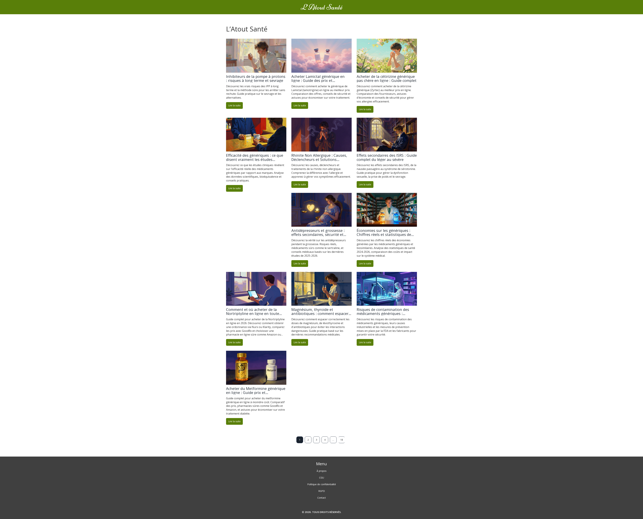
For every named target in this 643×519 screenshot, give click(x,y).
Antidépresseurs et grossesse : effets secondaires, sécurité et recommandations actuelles (318, 232)
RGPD (321, 491)
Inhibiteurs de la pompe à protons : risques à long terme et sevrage (255, 78)
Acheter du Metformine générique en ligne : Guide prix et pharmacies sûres (255, 390)
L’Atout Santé (322, 7)
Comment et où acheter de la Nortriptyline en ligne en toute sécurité (252, 311)
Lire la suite (234, 105)
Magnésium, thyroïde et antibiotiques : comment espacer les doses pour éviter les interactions (319, 311)
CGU (321, 477)
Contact (321, 497)
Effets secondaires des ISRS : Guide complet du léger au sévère (387, 157)
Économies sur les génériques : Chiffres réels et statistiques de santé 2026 (384, 232)
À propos (322, 470)
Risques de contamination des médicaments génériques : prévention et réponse (383, 311)
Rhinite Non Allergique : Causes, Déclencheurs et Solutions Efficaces (319, 157)
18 (341, 439)
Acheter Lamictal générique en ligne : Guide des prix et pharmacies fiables (318, 78)
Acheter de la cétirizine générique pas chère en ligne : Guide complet (386, 78)
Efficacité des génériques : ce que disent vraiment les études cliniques (254, 157)
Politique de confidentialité (321, 484)
